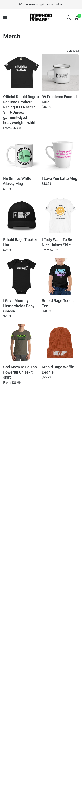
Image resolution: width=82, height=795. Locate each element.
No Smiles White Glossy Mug (17, 181)
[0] (75, 17)
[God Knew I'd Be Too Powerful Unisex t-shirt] (21, 342)
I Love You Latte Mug (59, 179)
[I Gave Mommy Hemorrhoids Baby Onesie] (21, 276)
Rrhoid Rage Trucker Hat (20, 242)
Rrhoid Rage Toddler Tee (59, 303)
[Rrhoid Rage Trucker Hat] (21, 215)
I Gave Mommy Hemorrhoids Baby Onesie (18, 306)
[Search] (68, 17)
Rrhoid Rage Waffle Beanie (58, 369)
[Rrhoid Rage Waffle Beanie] (60, 342)
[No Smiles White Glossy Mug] (21, 154)
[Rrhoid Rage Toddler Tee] (60, 276)
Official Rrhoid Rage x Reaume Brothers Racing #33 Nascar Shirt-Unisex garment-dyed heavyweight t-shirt (21, 110)
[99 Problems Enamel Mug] (60, 72)
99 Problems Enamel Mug (59, 99)
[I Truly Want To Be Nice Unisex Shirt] (60, 215)
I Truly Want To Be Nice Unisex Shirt (57, 242)
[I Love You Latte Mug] (60, 154)
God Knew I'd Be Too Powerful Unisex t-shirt (20, 372)
